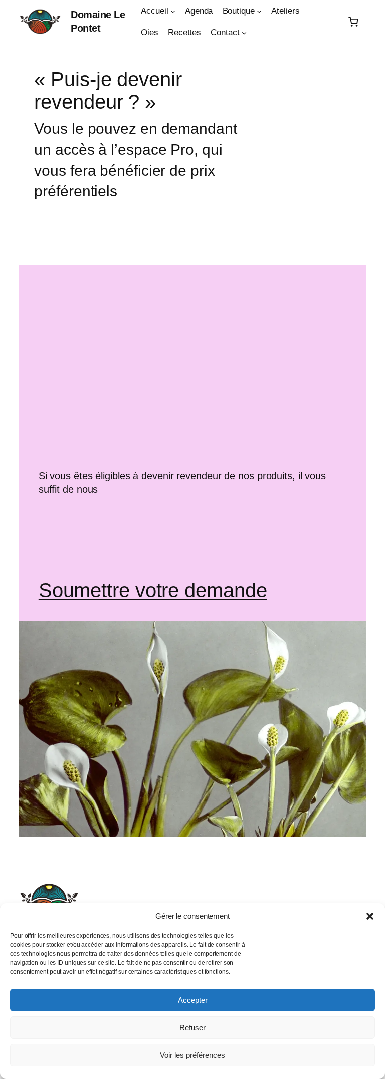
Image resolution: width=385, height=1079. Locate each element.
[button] (370, 916)
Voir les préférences (192, 1055)
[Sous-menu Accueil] (172, 11)
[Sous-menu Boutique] (259, 11)
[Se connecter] (336, 22)
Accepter (193, 1000)
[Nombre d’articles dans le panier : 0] (353, 22)
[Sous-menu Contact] (244, 32)
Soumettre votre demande (153, 590)
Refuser (192, 1027)
